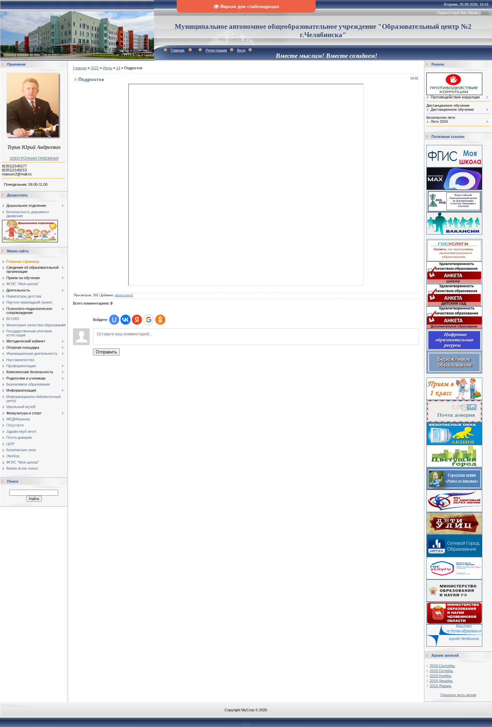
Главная (177, 50)
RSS (485, 13)
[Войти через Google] (148, 319)
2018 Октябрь (441, 671)
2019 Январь (441, 686)
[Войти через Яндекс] (137, 320)
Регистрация (216, 50)
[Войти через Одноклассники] (160, 320)
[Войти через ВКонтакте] (125, 320)
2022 (95, 68)
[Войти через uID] (114, 320)
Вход (241, 50)
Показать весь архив (458, 695)
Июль (107, 68)
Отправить (106, 351)
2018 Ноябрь (441, 676)
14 (118, 68)
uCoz (246, 723)
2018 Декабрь (441, 681)
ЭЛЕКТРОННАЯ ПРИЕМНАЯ (34, 158)
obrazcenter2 (124, 295)
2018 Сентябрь (442, 666)
